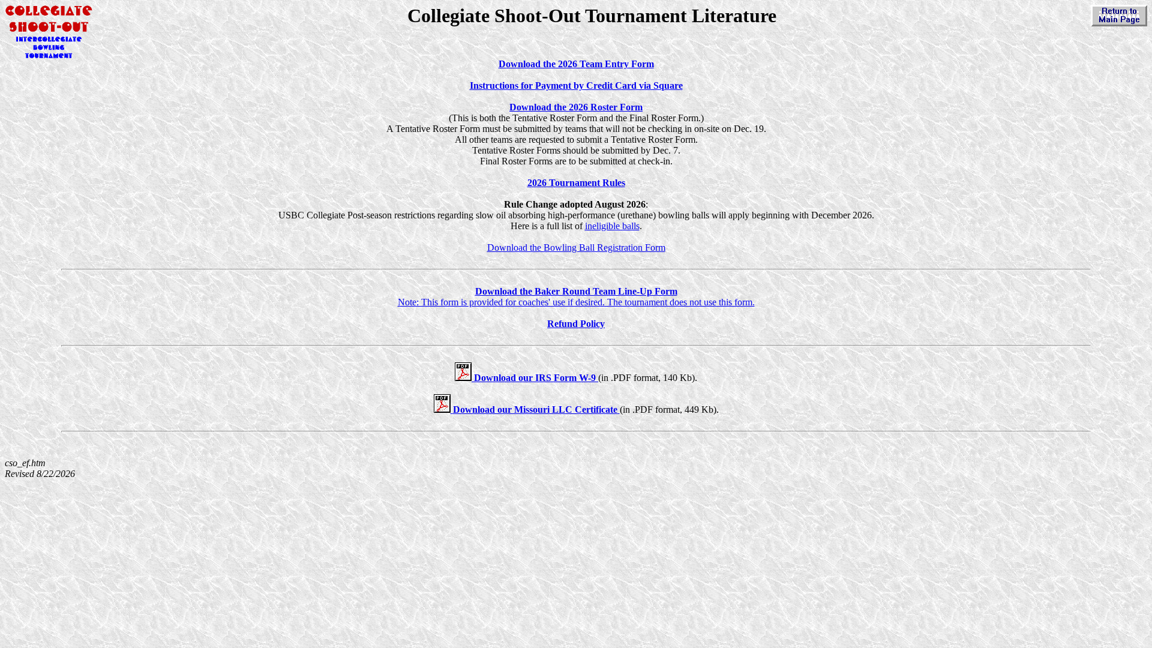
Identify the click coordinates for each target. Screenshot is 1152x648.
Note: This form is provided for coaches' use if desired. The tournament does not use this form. (576, 296)
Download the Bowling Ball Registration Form (576, 247)
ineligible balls (612, 226)
